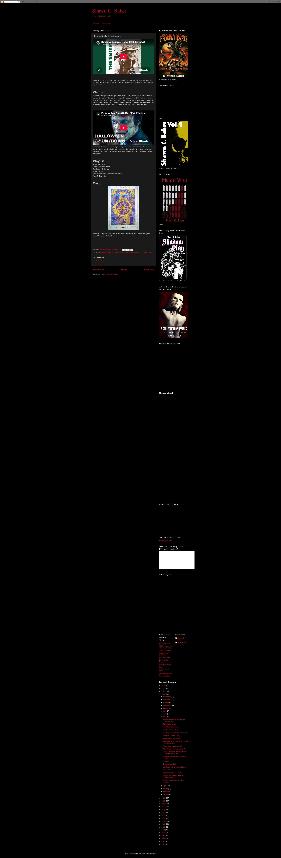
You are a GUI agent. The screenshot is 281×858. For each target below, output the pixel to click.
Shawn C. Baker (109, 10)
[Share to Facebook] (130, 250)
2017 (164, 812)
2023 (164, 694)
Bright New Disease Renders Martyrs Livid (173, 776)
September (167, 705)
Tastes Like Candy (169, 724)
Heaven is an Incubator (163, 654)
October (166, 702)
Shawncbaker (182, 642)
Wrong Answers (164, 657)
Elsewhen (96, 23)
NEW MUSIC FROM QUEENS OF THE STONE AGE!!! (174, 752)
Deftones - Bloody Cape (171, 735)
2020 (164, 804)
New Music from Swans (171, 727)
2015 (164, 818)
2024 (164, 691)
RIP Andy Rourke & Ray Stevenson (175, 733)
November (167, 699)
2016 (164, 815)
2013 (164, 824)
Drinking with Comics (163, 661)
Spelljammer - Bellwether (171, 738)
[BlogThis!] (125, 250)
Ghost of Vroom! (168, 770)
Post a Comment (101, 261)
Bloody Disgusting (165, 673)
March (165, 789)
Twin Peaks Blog (165, 648)
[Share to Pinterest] (132, 250)
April (165, 786)
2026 (164, 685)
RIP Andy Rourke (118, 252)
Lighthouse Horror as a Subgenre (174, 767)
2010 (164, 833)
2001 (164, 844)
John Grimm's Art (165, 650)
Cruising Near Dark (169, 764)
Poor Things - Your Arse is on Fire (174, 749)
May (165, 717)
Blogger (153, 853)
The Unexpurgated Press (164, 668)
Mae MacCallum (164, 676)
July (165, 711)
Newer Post (98, 269)
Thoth (150, 252)
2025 (164, 688)
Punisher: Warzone (105, 252)
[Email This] (123, 250)
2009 (164, 836)
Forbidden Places (165, 664)
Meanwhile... (107, 23)
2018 (164, 810)
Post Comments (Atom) (110, 274)
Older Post (149, 269)
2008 (164, 838)
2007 (164, 841)
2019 (164, 807)
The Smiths (143, 252)
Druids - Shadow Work (170, 730)
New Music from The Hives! (172, 773)
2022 (164, 798)
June (165, 714)
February (166, 791)
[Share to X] (128, 250)
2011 (163, 830)
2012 (164, 827)
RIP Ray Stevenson (132, 252)
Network (166, 761)
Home (124, 269)
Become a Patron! (165, 540)
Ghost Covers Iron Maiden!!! (173, 746)
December (167, 697)
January (166, 794)
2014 (164, 821)
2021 (164, 801)
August (166, 708)
